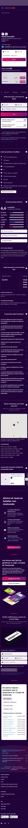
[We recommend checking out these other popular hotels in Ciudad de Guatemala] (26, 468)
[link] (14, 547)
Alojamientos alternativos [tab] (10, 702)
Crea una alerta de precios (13, 539)
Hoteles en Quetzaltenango (9, 728)
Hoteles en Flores (7, 726)
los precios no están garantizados (13, 751)
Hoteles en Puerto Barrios (9, 732)
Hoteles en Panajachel (8, 721)
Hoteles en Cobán (7, 730)
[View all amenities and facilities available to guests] (26, 152)
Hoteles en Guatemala (17, 766)
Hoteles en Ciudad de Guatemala (18, 768)
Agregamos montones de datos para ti (12, 758)
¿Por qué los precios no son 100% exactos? (11, 761)
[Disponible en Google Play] (5, 816)
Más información (6, 135)
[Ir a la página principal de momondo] (10, 8)
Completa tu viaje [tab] (8, 709)
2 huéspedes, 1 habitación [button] (10, 55)
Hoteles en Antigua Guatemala (7, 717)
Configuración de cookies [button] (7, 141)
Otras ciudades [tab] (7, 698)
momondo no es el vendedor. (10, 755)
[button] (2, 8)
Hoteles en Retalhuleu (8, 724)
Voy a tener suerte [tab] (8, 705)
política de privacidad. (14, 674)
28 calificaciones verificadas (18, 46)
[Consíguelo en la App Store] (14, 816)
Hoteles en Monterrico (8, 719)
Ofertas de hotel (7, 766)
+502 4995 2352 (6, 44)
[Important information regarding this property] (26, 268)
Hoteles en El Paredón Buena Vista (8, 735)
